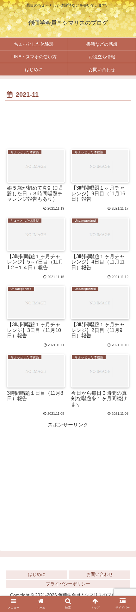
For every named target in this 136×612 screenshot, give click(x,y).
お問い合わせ (99, 574)
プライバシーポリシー (68, 583)
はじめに (37, 574)
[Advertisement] (68, 122)
